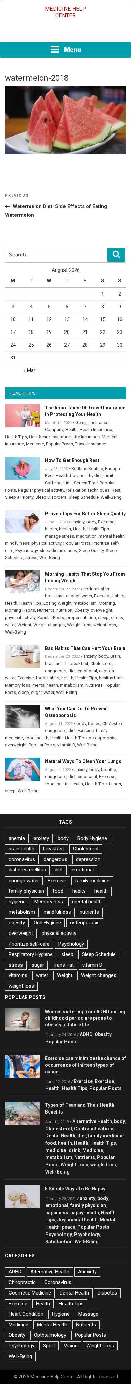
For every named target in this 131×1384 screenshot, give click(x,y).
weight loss (104, 624)
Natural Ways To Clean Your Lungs (83, 761)
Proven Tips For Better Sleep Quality (85, 513)
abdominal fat (97, 588)
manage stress (59, 536)
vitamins (18, 975)
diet (72, 670)
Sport (49, 1346)
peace (68, 1227)
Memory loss (17, 685)
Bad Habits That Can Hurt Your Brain (85, 648)
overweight (101, 610)
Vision (71, 1346)
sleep (103, 617)
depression (88, 859)
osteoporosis (102, 737)
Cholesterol (101, 663)
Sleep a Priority (19, 497)
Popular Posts (59, 443)
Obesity (81, 610)
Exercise (106, 521)
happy (76, 1212)
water (10, 624)
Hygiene (61, 1314)
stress (31, 557)
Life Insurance (86, 436)
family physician (26, 891)
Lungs (115, 783)
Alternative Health (92, 1121)
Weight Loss (79, 624)
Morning (107, 603)
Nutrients (45, 610)
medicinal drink (62, 1150)
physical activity (46, 543)
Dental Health (60, 1135)
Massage (88, 1314)
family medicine (92, 881)
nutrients (89, 912)
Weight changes (49, 624)
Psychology (26, 550)
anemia (17, 838)
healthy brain (111, 677)
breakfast (54, 595)
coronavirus (22, 859)
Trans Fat (63, 965)
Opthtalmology (50, 1335)
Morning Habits (20, 610)
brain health (56, 663)
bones (94, 723)
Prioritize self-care (29, 944)
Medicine (92, 1150)
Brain (115, 656)
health (65, 528)
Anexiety (87, 1272)
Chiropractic (22, 1282)
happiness (56, 1212)
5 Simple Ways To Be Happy (75, 1188)
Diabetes (107, 1293)
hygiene (17, 902)
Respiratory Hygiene (31, 954)
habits (51, 528)
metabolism (85, 603)
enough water (79, 595)
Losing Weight (57, 603)
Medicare (35, 443)
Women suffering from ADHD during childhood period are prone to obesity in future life (85, 1018)
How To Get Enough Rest (72, 460)
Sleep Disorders (51, 497)
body (91, 521)
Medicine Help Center (65, 12)
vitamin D (66, 744)
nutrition (64, 610)
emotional (87, 670)
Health (71, 429)
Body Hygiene (92, 838)
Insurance (61, 436)
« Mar (29, 370)
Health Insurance (96, 429)
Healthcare (39, 436)
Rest (116, 490)
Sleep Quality (91, 550)
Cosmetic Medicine (30, 1293)
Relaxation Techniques (88, 490)
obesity (17, 923)
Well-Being (111, 497)
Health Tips (16, 436)
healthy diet (91, 475)
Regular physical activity (41, 490)
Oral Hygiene (47, 923)
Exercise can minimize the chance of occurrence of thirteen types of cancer (85, 1065)
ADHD (86, 1034)
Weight (24, 624)
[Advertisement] (65, 32)
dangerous (55, 670)
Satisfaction (59, 1241)
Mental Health (52, 1325)
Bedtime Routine (87, 468)
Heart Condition (26, 1314)
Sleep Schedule (84, 497)
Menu (72, 49)
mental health (112, 536)
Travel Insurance (90, 443)
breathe (108, 769)
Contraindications (94, 1128)
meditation (86, 536)
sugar (36, 692)
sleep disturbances (58, 550)
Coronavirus (57, 1282)
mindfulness (17, 543)
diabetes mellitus (27, 870)
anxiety (77, 521)
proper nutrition (81, 617)
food (40, 677)
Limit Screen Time (80, 482)
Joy (61, 1219)
